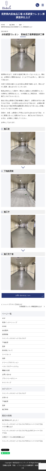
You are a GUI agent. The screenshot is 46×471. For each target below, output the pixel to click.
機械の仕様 (6, 370)
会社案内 (5, 330)
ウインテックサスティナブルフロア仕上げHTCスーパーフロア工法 (22, 432)
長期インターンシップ (9, 322)
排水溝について (7, 350)
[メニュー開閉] (43, 5)
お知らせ (5, 397)
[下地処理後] (23, 190)
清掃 (3, 358)
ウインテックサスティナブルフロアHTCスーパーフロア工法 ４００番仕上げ (23, 425)
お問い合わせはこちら (23, 295)
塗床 (20, 25)
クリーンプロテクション (10, 362)
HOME (3, 25)
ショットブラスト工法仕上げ (12, 304)
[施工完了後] (23, 273)
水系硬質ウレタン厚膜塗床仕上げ (31, 306)
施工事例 (12, 25)
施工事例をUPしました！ (10, 420)
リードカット (6, 354)
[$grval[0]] (23, 148)
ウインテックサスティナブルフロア (14, 338)
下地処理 (5, 342)
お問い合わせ (6, 374)
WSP (3, 318)
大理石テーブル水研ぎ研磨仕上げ (13, 437)
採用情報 (5, 334)
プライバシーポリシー (9, 378)
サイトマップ (6, 382)
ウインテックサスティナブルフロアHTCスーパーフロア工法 (22, 441)
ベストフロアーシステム (10, 366)
